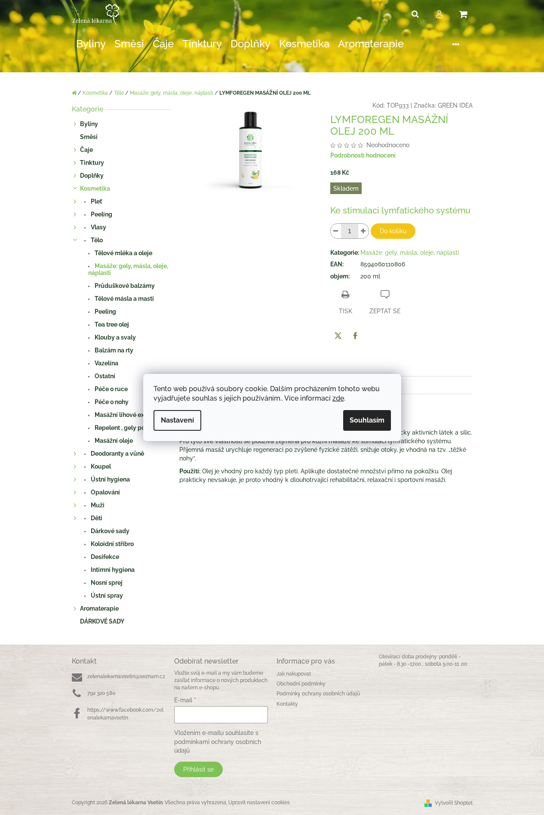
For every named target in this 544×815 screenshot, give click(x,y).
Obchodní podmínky (301, 684)
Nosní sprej (106, 582)
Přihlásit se (198, 769)
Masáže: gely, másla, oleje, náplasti (128, 269)
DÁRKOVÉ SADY (102, 621)
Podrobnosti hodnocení (363, 155)
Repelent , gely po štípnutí (130, 427)
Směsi (89, 136)
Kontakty (287, 704)
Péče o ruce (110, 389)
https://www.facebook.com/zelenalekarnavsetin (125, 713)
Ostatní (104, 376)
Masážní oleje (113, 440)
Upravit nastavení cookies (259, 803)
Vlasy (97, 227)
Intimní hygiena (112, 569)
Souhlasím (367, 420)
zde (338, 398)
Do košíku (393, 231)
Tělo (96, 240)
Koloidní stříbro (111, 543)
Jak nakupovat (294, 674)
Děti (95, 518)
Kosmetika (95, 188)
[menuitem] (91, 44)
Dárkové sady (109, 531)
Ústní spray (106, 595)
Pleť (95, 201)
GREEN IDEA (455, 105)
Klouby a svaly (114, 337)
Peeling (100, 214)
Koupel (100, 466)
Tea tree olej (111, 324)
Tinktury (92, 162)
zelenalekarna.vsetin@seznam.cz (126, 676)
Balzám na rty (113, 350)
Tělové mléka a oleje (122, 253)
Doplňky (92, 175)
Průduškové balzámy (124, 285)
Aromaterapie (99, 608)
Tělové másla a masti (123, 298)
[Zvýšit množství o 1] (363, 231)
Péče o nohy (111, 401)
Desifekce (104, 556)
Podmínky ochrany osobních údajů (318, 694)
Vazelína (105, 363)
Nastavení (177, 420)
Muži (96, 505)
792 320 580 (101, 693)
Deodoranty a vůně (116, 453)
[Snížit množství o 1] (336, 231)
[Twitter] (338, 335)
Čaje (86, 149)
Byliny (89, 123)
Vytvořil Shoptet (454, 803)
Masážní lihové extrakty (127, 414)
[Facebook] (355, 335)
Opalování (104, 492)
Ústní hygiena (109, 479)
